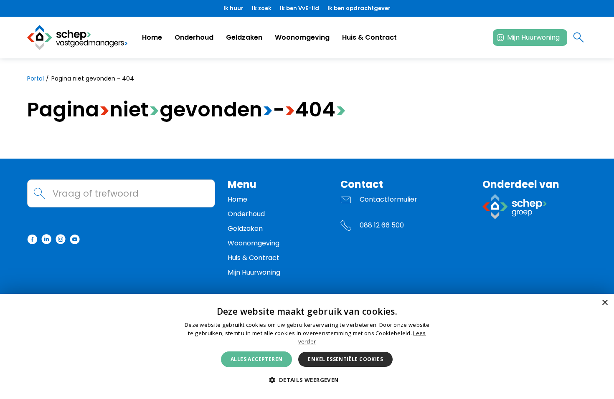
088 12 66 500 (382, 225)
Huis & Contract (369, 37)
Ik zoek (261, 8)
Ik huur (233, 8)
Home (152, 37)
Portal (35, 78)
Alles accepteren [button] (256, 359)
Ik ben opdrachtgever (359, 8)
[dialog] (307, 346)
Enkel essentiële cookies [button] (345, 359)
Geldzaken (244, 37)
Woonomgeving (302, 37)
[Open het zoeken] (578, 37)
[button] (306, 380)
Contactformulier (388, 199)
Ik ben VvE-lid (299, 8)
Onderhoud (194, 37)
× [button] (604, 303)
